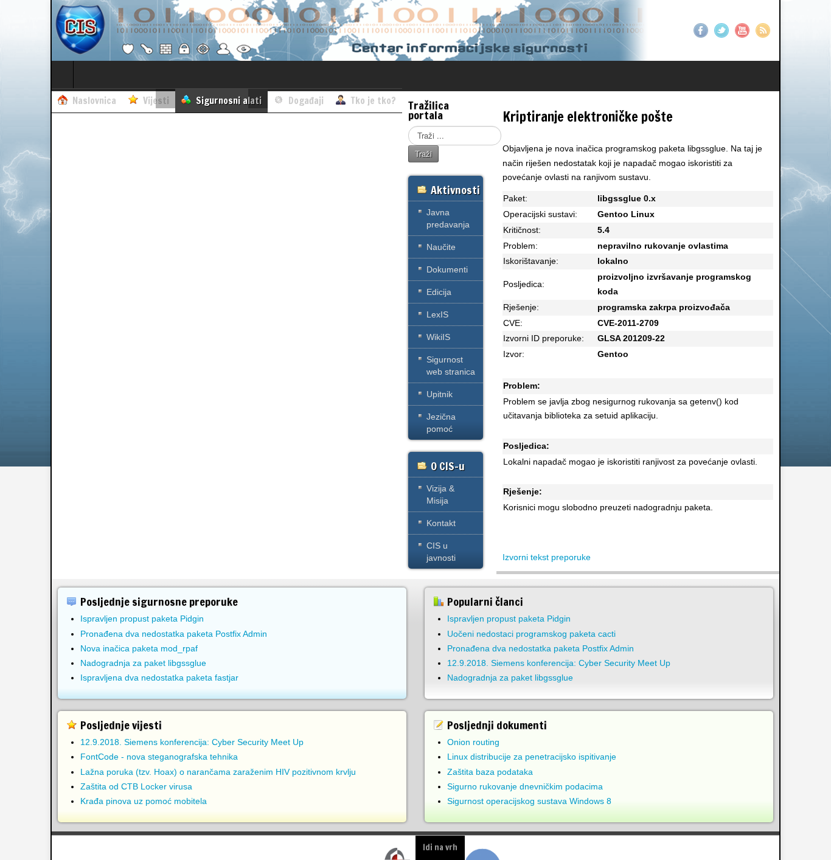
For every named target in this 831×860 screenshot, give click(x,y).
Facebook (701, 30)
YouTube (742, 30)
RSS (763, 30)
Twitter (721, 30)
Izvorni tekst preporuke (546, 557)
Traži (423, 153)
